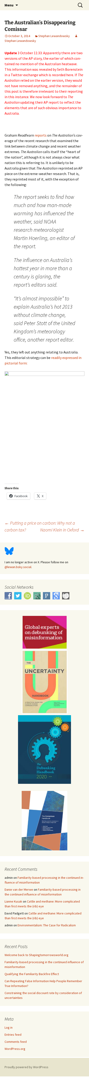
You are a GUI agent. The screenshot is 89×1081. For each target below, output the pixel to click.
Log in (9, 1027)
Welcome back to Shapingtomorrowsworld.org (36, 955)
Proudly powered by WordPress (26, 1067)
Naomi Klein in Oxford (62, 530)
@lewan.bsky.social (18, 567)
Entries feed (13, 1034)
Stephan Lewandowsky (54, 36)
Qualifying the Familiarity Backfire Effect (32, 974)
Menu (9, 5)
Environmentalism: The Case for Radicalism (47, 925)
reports (41, 135)
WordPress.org (15, 1049)
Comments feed (16, 1042)
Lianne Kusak (13, 901)
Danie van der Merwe (19, 889)
